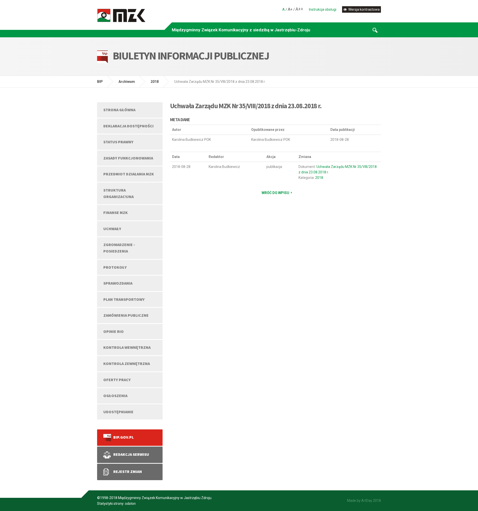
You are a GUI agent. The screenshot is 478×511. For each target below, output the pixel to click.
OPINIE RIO (113, 331)
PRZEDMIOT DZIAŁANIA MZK (128, 173)
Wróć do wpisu (275, 193)
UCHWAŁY (112, 228)
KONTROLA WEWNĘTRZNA (127, 347)
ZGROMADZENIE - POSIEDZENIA (119, 248)
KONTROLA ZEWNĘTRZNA (126, 363)
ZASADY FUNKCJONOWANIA (128, 157)
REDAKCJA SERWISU (130, 454)
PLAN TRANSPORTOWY (124, 299)
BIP (100, 82)
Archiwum (127, 82)
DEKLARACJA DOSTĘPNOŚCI (128, 125)
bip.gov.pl (122, 437)
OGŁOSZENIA (115, 395)
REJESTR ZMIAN (126, 471)
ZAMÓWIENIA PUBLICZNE (126, 315)
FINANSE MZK (115, 212)
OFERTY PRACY (117, 379)
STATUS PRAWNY (118, 141)
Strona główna (119, 109)
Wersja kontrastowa (364, 9)
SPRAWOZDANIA (117, 283)
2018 (155, 82)
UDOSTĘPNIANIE (118, 411)
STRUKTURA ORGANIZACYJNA (118, 193)
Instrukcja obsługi (322, 9)
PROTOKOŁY (115, 267)
